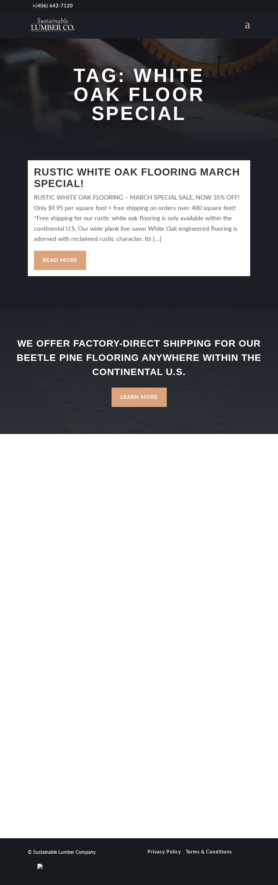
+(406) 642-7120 (50, 631)
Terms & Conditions (209, 852)
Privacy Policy (164, 852)
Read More (60, 260)
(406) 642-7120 (54, 6)
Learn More (139, 397)
